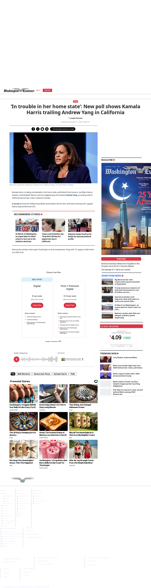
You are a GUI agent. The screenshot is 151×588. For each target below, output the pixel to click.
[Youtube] (107, 480)
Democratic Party (42, 374)
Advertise (91, 561)
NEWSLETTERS (32, 534)
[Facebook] (97, 480)
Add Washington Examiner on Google (63, 129)
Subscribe (121, 259)
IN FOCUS (29, 531)
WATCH (29, 528)
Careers (6, 573)
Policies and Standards (12, 559)
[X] (102, 480)
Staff (5, 577)
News (75, 101)
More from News (111, 275)
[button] (2, 90)
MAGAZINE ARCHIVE (33, 537)
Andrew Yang (71, 195)
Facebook (27, 572)
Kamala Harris (60, 374)
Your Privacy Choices (46, 564)
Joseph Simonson (77, 118)
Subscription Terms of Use (48, 558)
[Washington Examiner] (19, 90)
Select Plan (37, 305)
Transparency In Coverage (98, 558)
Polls (73, 374)
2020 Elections (23, 374)
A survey (15, 204)
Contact (6, 569)
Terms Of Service (9, 562)
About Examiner (30, 569)
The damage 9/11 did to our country (115, 270)
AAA (131, 346)
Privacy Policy (43, 561)
